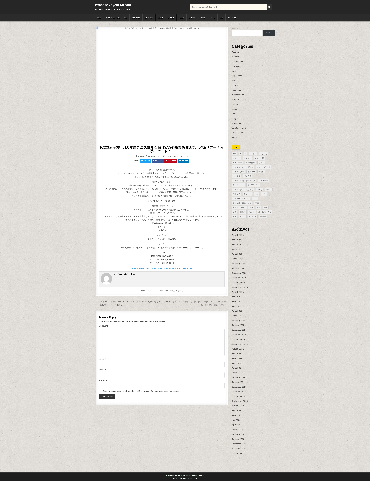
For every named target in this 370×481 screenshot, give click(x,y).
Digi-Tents (136, 17)
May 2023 (236, 420)
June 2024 (237, 358)
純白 (258, 207)
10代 (234, 153)
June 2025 (237, 301)
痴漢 (257, 202)
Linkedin (185, 160)
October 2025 (238, 282)
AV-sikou (192, 17)
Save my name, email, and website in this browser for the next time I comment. (141, 391)
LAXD (221, 17)
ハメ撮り (236, 175)
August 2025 (238, 292)
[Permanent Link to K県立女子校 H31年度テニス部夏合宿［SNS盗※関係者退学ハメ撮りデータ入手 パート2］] (162, 85)
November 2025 (239, 277)
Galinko (141, 156)
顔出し (243, 216)
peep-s (235, 118)
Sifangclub (237, 123)
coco (234, 71)
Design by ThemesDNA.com (185, 478)
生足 (255, 198)
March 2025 (237, 315)
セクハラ (251, 171)
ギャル (261, 162)
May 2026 (236, 249)
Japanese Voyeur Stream (113, 5)
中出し (259, 189)
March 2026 (237, 258)
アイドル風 (259, 158)
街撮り (252, 211)
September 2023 (240, 401)
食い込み (253, 216)
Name (102, 359)
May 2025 (236, 306)
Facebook (158, 160)
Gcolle (160, 17)
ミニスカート (238, 184)
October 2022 (238, 453)
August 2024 (238, 348)
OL (245, 153)
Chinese (235, 66)
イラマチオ (237, 162)
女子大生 (247, 193)
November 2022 (239, 448)
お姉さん (247, 158)
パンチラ (247, 175)
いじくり (263, 153)
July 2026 (236, 239)
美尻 (266, 207)
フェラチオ (263, 180)
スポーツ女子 (238, 171)
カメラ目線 (250, 162)
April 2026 (237, 254)
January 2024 (238, 382)
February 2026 (238, 263)
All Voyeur (149, 17)
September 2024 (240, 344)
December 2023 (239, 387)
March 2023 (237, 429)
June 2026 (237, 244)
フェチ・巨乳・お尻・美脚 (244, 180)
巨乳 (264, 193)
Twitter (147, 160)
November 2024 (239, 334)
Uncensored (237, 132)
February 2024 (238, 377)
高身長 (263, 216)
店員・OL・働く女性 (241, 198)
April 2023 (237, 424)
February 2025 (238, 320)
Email (102, 369)
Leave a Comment (172, 156)
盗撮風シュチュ (239, 207)
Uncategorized (239, 128)
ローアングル (253, 184)
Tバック (253, 153)
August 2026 (238, 235)
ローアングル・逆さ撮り (243, 189)
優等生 (269, 189)
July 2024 (236, 353)
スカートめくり (263, 166)
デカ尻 (261, 171)
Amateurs (236, 52)
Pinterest (172, 160)
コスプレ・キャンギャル (243, 166)
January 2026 (238, 268)
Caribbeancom (238, 61)
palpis (202, 17)
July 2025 (236, 296)
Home (99, 17)
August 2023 (238, 405)
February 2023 (238, 434)
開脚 (234, 216)
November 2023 (239, 391)
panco (234, 109)
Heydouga (236, 90)
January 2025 (238, 325)
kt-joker (171, 17)
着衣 (251, 207)
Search (235, 28)
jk (240, 153)
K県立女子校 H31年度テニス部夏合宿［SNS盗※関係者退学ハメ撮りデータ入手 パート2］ (161, 149)
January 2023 (238, 439)
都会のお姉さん (264, 211)
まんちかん (178, 290)
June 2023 (237, 415)
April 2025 (237, 311)
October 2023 (238, 396)
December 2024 (239, 330)
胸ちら (243, 211)
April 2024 (237, 368)
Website (103, 380)
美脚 (234, 211)
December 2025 (239, 273)
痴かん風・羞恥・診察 (242, 202)
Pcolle (181, 17)
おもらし (236, 158)
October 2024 (238, 339)
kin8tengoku (238, 94)
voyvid (212, 17)
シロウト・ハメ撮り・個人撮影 (161, 290)
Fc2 (125, 17)
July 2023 (236, 410)
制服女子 (236, 193)
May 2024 (236, 363)
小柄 (256, 193)
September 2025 (240, 287)
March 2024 (237, 372)
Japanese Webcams (113, 17)
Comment (104, 325)
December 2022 (239, 443)
